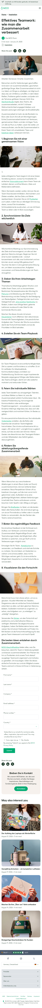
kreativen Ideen (8, 133)
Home (4, 15)
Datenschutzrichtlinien (13, 996)
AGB (3, 996)
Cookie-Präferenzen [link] (21, 998)
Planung (5, 294)
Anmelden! (21, 789)
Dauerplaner (7, 317)
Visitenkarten (7, 421)
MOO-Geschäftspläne (10, 647)
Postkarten (34, 199)
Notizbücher (26, 546)
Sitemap (29, 996)
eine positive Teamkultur (25, 302)
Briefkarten (15, 507)
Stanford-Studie (8, 102)
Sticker (16, 618)
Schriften (23, 996)
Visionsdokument (17, 181)
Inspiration (13, 15)
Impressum (37, 996)
